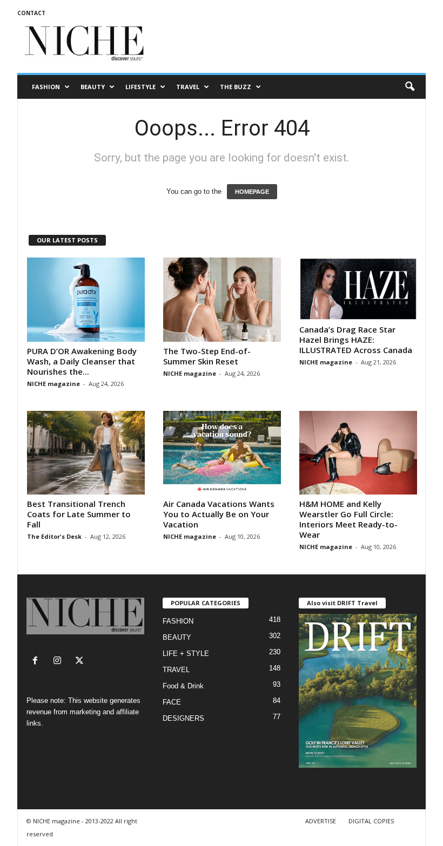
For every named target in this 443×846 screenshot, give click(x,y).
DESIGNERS (183, 718)
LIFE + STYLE (186, 653)
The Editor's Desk (54, 536)
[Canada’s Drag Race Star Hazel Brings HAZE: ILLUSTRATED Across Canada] (358, 289)
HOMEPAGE (252, 191)
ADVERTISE (320, 821)
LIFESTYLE (140, 87)
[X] (81, 662)
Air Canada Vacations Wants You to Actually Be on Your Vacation (218, 514)
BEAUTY (92, 87)
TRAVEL (187, 87)
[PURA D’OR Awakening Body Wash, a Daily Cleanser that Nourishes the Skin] (86, 300)
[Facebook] (37, 662)
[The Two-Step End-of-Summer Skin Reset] (222, 300)
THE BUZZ (235, 87)
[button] (409, 87)
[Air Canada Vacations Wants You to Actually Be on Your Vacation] (222, 453)
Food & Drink (183, 686)
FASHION (46, 87)
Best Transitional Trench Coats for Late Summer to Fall (79, 514)
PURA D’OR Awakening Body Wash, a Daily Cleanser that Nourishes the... (82, 361)
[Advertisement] (288, 44)
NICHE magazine (53, 384)
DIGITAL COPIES (371, 821)
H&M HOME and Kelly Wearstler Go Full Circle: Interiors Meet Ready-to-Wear (348, 519)
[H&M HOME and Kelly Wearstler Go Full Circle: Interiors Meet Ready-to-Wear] (358, 453)
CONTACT (31, 13)
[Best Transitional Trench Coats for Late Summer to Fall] (86, 453)
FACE (172, 702)
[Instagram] (60, 662)
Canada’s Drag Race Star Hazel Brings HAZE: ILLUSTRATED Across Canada (355, 339)
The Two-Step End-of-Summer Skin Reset (207, 356)
